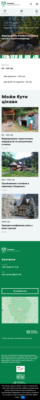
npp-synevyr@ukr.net (11, 274)
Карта (21, 13)
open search (31, 4)
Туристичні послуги (10, 25)
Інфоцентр (5, 13)
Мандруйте (16, 22)
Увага (36, 13)
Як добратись (20, 291)
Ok (23, 397)
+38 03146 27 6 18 (10, 267)
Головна (6, 22)
